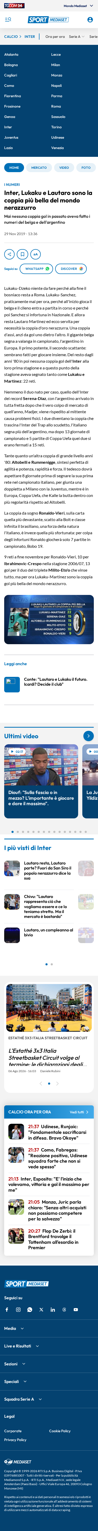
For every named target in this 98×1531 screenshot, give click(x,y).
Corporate (12, 1431)
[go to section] (88, 736)
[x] (41, 1309)
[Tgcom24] (14, 5)
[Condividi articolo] (9, 254)
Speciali (11, 1381)
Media (10, 1328)
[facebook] (6, 1309)
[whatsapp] (29, 1309)
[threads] (64, 1309)
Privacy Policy (15, 1439)
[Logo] (49, 20)
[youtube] (75, 1309)
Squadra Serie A (19, 1399)
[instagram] (18, 1309)
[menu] (7, 19)
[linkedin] (52, 1309)
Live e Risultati (17, 1346)
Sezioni (11, 1363)
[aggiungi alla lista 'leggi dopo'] (22, 254)
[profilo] (90, 19)
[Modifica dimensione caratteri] (35, 254)
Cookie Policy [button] (60, 1431)
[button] (49, 20)
